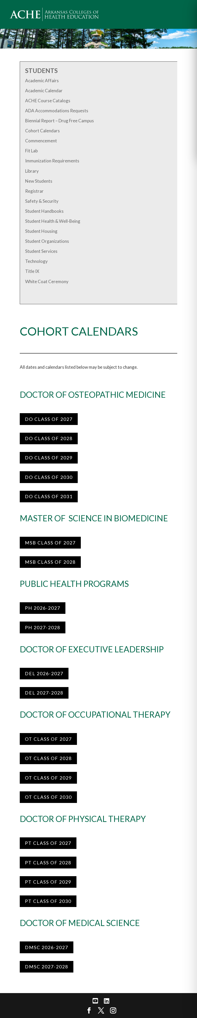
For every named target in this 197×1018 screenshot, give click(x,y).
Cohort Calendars (42, 130)
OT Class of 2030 (48, 797)
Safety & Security (41, 201)
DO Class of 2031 (49, 496)
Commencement (41, 140)
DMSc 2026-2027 (46, 947)
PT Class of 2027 (48, 843)
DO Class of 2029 (49, 457)
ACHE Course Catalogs (47, 100)
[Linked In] (106, 1001)
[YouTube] (95, 1001)
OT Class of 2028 (48, 758)
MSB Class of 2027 (50, 542)
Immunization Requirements (52, 160)
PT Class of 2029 (48, 882)
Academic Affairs (42, 80)
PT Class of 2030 (48, 901)
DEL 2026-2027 (44, 673)
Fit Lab (31, 150)
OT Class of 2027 (48, 739)
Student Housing (41, 231)
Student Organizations (47, 241)
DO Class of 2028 (49, 438)
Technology (36, 261)
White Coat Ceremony (46, 281)
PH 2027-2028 (42, 627)
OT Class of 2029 (48, 778)
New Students (38, 181)
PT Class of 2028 (48, 862)
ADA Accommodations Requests (56, 110)
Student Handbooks (44, 211)
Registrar (34, 191)
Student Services (41, 251)
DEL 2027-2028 (44, 693)
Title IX (32, 271)
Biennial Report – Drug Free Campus (59, 120)
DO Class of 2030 (49, 477)
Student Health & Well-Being (52, 221)
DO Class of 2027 (49, 419)
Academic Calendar (44, 90)
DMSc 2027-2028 (46, 966)
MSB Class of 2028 (50, 562)
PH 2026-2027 (42, 608)
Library (32, 171)
